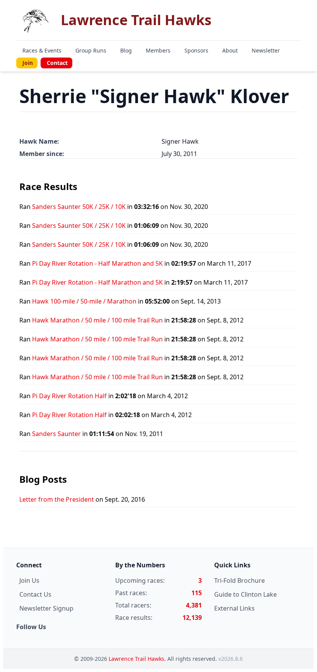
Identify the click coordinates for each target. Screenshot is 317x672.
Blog (126, 50)
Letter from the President (56, 499)
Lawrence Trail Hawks (136, 658)
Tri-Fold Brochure (239, 580)
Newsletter (266, 50)
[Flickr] (92, 62)
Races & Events (41, 50)
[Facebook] (83, 62)
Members (158, 50)
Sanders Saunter (56, 433)
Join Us (29, 580)
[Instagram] (88, 62)
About (230, 50)
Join (27, 62)
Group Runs (90, 50)
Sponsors (196, 50)
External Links (234, 608)
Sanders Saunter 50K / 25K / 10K (79, 206)
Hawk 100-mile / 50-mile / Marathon (84, 301)
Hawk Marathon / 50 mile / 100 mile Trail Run (97, 320)
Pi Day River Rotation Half (69, 396)
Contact (57, 62)
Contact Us (35, 594)
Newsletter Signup (46, 608)
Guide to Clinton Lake (245, 594)
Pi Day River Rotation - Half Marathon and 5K (97, 263)
